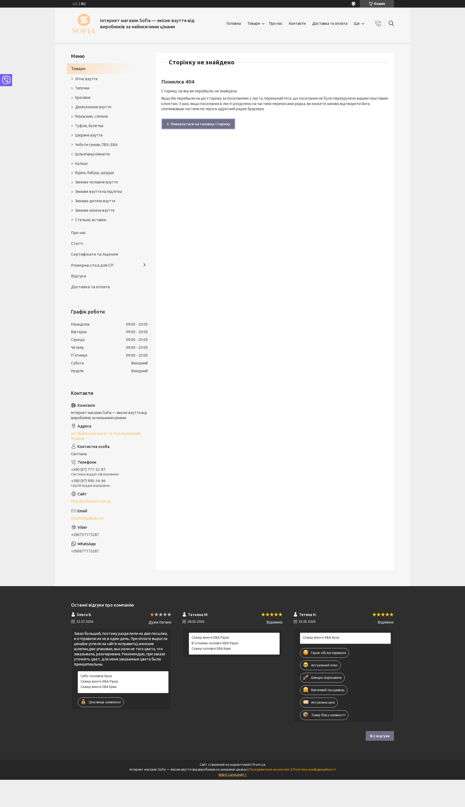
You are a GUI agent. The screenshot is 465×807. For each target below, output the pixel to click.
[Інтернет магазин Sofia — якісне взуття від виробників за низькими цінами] (83, 23)
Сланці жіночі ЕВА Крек (98, 686)
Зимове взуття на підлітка (98, 191)
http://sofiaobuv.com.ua (91, 501)
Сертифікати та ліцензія (94, 254)
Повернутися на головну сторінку (200, 124)
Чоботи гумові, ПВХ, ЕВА (96, 144)
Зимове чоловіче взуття (96, 182)
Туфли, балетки (89, 126)
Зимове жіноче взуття (94, 210)
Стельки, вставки (90, 220)
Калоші (81, 163)
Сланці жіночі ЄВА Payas (99, 681)
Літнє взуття (86, 79)
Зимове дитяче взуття (95, 201)
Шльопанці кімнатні (92, 154)
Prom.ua (258, 764)
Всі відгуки (380, 736)
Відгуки (78, 276)
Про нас (276, 23)
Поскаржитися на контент (270, 769)
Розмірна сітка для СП (92, 265)
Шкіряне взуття (89, 135)
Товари (253, 23)
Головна (234, 23)
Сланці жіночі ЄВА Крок (321, 637)
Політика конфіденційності (314, 769)
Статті (77, 243)
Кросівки (82, 97)
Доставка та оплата (329, 23)
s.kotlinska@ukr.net (87, 518)
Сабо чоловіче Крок (96, 676)
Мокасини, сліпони (91, 116)
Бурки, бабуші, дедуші (94, 173)
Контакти (297, 23)
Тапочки (82, 88)
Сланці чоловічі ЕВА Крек (211, 648)
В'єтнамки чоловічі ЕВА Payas (215, 643)
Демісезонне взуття (93, 107)
